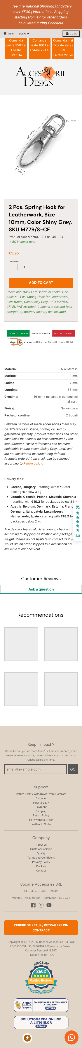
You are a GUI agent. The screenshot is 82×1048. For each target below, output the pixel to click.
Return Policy (41, 815)
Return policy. (33, 463)
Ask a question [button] (41, 589)
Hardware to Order (41, 819)
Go (72, 769)
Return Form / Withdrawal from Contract (41, 794)
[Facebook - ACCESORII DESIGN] (33, 905)
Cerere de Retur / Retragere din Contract (41, 927)
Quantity (14, 261)
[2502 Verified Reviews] (41, 995)
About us (41, 844)
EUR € (22, 33)
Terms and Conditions (41, 857)
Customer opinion (41, 849)
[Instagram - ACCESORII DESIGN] (41, 905)
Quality (41, 853)
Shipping (41, 811)
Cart (73, 33)
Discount (41, 798)
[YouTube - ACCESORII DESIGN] (49, 905)
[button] (77, 521)
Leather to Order (41, 824)
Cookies (41, 866)
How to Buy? (41, 802)
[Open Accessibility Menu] (27, 1038)
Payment (41, 807)
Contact (41, 870)
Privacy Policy (41, 862)
